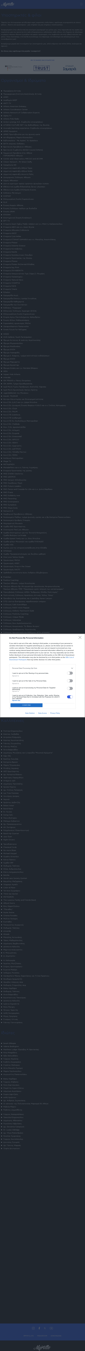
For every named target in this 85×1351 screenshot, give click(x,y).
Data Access (42, 713)
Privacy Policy (55, 713)
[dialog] (42, 675)
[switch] (70, 673)
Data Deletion (30, 713)
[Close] (81, 638)
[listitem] (42, 668)
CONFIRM (26, 705)
